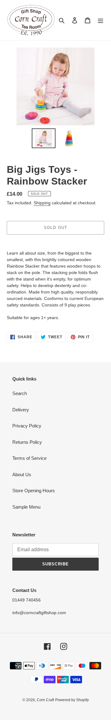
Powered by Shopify (72, 700)
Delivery (20, 409)
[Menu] (100, 20)
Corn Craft (45, 700)
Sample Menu (26, 507)
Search (19, 393)
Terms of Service (29, 458)
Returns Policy (27, 442)
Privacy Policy (26, 425)
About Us (21, 474)
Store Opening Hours (33, 490)
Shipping (42, 202)
